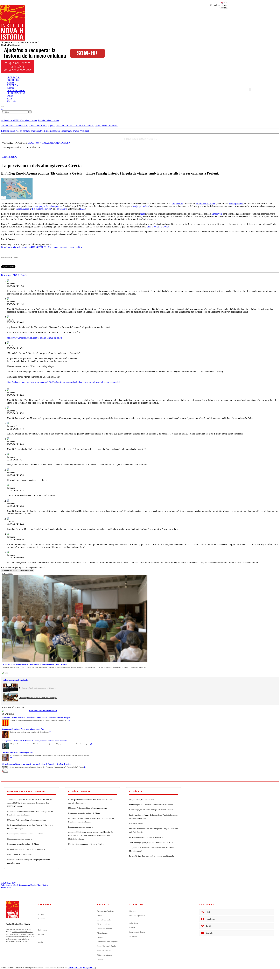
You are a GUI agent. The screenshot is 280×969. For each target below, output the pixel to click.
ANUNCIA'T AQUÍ (8, 883)
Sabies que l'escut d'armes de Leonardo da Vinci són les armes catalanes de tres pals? (36, 717)
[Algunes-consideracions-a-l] (5, 732)
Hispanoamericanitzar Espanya (19, 839)
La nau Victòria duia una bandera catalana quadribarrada (151, 856)
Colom (99, 915)
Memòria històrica (104, 950)
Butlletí (132, 927)
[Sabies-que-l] (5, 720)
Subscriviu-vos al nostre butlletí (43, 710)
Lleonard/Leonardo (104, 928)
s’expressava (177, 203)
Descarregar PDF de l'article (14, 275)
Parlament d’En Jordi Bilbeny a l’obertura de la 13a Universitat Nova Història (34, 664)
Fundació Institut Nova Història (18, 924)
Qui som (132, 911)
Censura (100, 937)
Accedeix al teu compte (48, 120)
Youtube (210, 933)
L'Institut (5, 131)
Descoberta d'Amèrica (105, 911)
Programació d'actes (70, 131)
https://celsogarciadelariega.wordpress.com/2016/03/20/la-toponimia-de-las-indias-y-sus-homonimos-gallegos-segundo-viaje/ (64, 382)
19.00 (82, 209)
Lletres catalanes (103, 924)
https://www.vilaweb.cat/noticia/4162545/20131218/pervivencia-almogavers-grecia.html (41, 247)
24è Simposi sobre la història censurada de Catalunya (37, 688)
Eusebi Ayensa (22, 209)
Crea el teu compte (219, 5)
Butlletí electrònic (52, 131)
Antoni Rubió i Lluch (205, 203)
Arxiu (40, 942)
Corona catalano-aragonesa (107, 942)
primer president (236, 203)
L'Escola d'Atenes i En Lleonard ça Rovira (17, 752)
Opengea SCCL (89, 968)
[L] (5, 755)
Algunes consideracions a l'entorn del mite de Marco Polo (23, 729)
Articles (41, 914)
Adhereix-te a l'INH (10, 120)
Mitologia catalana (104, 955)
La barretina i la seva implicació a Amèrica (146, 837)
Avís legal (84, 131)
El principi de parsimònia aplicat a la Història (25, 834)
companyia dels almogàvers (48, 206)
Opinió (41, 934)
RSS (208, 912)
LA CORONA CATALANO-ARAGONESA (49, 143)
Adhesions (133, 923)
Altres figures (102, 933)
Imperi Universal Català (106, 946)
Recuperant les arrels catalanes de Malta (23, 844)
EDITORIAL (7, 574)
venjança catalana (141, 206)
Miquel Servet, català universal (141, 799)
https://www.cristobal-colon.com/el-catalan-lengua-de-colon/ (34, 338)
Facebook (210, 919)
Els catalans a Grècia (41, 209)
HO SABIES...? (8, 714)
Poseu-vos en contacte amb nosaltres (26, 131)
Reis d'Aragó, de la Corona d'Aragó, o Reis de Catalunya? (151, 810)
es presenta (62, 209)
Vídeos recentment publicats (15, 680)
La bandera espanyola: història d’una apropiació (26, 849)
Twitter (209, 926)
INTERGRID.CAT (75, 968)
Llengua (100, 959)
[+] (69, 720)
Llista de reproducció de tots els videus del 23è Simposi (38, 698)
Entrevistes (42, 930)
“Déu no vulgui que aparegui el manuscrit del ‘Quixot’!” (151, 842)
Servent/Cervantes (104, 920)
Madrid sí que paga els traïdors (19, 854)
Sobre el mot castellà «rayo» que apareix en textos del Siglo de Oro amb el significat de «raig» (36, 764)
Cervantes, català (136, 823)
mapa (142, 214)
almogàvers (217, 214)
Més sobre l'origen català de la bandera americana (26, 820)
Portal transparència (137, 915)
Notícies (41, 919)
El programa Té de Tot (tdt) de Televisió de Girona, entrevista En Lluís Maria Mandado (34, 741)
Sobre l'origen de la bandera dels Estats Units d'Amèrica (151, 805)
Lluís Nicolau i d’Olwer (158, 226)
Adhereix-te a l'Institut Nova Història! (17, 570)
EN (226, 2)
